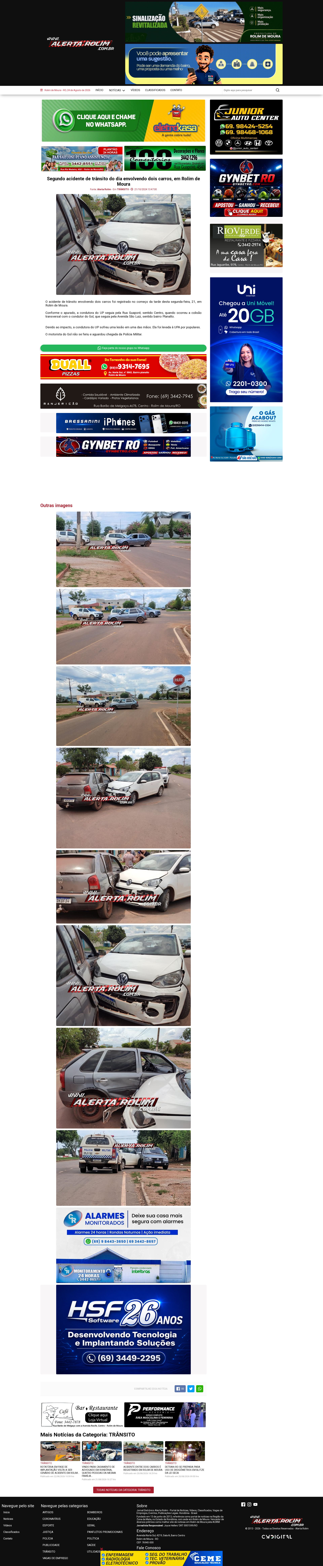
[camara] (204, 64)
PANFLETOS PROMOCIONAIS (105, 1532)
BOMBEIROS (94, 1512)
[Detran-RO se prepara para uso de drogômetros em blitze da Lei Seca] (185, 1451)
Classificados (155, 90)
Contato (176, 90)
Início (99, 90)
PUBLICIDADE (51, 1545)
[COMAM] (123, 423)
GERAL (91, 1525)
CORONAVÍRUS (52, 1518)
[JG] (123, 446)
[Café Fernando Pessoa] (82, 1415)
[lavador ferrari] (82, 158)
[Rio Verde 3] (123, 396)
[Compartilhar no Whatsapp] (199, 1388)
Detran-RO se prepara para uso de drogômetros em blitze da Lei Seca (184, 1469)
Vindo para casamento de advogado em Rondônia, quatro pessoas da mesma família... (99, 1471)
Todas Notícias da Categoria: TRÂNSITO (123, 1490)
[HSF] (123, 1329)
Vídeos (135, 90)
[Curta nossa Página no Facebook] (244, 1504)
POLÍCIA (48, 1538)
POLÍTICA (93, 1538)
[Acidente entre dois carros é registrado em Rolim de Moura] (143, 1451)
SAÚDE (91, 1545)
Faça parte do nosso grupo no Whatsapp (125, 348)
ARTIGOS (48, 1512)
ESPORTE (48, 1525)
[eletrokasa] (123, 121)
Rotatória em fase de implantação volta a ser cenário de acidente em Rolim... (59, 1469)
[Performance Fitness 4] (165, 1414)
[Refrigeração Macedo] (165, 158)
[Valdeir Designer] (246, 245)
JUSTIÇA (48, 1532)
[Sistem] (246, 339)
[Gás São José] (246, 434)
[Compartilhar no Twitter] (190, 1388)
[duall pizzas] (123, 366)
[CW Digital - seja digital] (277, 1537)
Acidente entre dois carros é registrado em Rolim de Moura (143, 1468)
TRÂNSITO (46, 1463)
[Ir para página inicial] (80, 43)
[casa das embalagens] (246, 186)
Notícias (115, 90)
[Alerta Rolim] (277, 1521)
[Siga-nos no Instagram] (250, 1504)
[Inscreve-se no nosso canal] (256, 1504)
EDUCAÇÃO (94, 1518)
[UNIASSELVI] (161, 1558)
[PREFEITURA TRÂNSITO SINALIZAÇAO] (204, 22)
